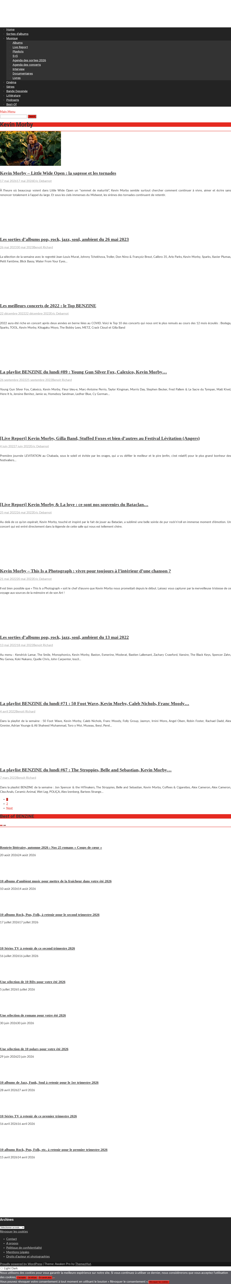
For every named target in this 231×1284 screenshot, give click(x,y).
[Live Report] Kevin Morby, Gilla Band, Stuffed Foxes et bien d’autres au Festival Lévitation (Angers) (100, 438)
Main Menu (7, 111)
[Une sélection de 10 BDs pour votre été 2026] (9, 973)
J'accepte (21, 1277)
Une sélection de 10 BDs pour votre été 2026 (32, 982)
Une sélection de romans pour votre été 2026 (33, 1015)
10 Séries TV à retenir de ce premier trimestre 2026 (38, 1116)
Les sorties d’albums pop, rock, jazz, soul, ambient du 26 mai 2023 (64, 239)
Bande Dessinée (17, 91)
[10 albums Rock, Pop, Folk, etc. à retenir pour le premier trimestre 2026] (9, 1141)
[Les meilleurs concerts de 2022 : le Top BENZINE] (30, 297)
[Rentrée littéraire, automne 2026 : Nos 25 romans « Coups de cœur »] (9, 839)
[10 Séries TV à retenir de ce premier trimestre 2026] (9, 1108)
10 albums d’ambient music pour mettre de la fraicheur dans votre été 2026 (56, 881)
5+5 (15, 56)
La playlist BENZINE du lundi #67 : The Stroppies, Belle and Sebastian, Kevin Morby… (86, 769)
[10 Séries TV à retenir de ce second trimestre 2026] (9, 940)
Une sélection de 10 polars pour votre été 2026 (34, 1049)
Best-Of (11, 104)
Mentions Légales (17, 1252)
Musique (12, 38)
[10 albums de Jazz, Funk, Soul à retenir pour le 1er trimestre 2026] (9, 1074)
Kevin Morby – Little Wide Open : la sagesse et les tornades (58, 173)
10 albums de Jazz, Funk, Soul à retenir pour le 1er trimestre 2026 (49, 1082)
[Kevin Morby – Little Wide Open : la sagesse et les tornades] (30, 164)
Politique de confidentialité (24, 1247)
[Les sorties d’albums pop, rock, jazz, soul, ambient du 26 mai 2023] (29, 231)
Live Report (20, 47)
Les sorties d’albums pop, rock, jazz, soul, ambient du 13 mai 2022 (64, 637)
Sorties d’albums (17, 34)
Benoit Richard (43, 247)
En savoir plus (45, 1277)
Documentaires (23, 73)
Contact (11, 1239)
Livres (17, 78)
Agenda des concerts (27, 65)
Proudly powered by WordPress (21, 1264)
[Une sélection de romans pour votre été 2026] (9, 1007)
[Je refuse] (53, 1278)
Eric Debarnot (42, 181)
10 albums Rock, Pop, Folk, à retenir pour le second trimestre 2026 (49, 915)
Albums (18, 43)
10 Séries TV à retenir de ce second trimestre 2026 (37, 948)
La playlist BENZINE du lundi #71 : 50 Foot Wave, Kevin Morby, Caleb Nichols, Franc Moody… (94, 703)
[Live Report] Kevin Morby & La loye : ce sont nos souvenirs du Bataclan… (74, 504)
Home (10, 29)
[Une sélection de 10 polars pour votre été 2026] (9, 1041)
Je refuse (32, 1277)
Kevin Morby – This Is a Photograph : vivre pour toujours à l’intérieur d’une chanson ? (85, 570)
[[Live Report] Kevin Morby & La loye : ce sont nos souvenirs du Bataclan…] (30, 496)
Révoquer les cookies (14, 1231)
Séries (10, 87)
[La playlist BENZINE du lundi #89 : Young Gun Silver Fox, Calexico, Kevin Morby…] (30, 363)
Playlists (18, 51)
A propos (12, 1243)
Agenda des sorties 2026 (29, 60)
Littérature (13, 95)
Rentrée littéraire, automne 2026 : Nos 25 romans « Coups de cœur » (51, 847)
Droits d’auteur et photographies (28, 1256)
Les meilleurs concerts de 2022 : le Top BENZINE (48, 305)
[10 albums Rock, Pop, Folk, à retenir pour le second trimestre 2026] (9, 906)
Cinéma (11, 82)
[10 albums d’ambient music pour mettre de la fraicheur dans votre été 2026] (9, 873)
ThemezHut (83, 1264)
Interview (19, 69)
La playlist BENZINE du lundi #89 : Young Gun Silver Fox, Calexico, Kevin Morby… (83, 371)
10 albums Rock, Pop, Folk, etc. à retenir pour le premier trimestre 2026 (53, 1150)
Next (9, 808)
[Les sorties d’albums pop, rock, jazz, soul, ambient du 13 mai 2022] (30, 629)
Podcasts (12, 100)
